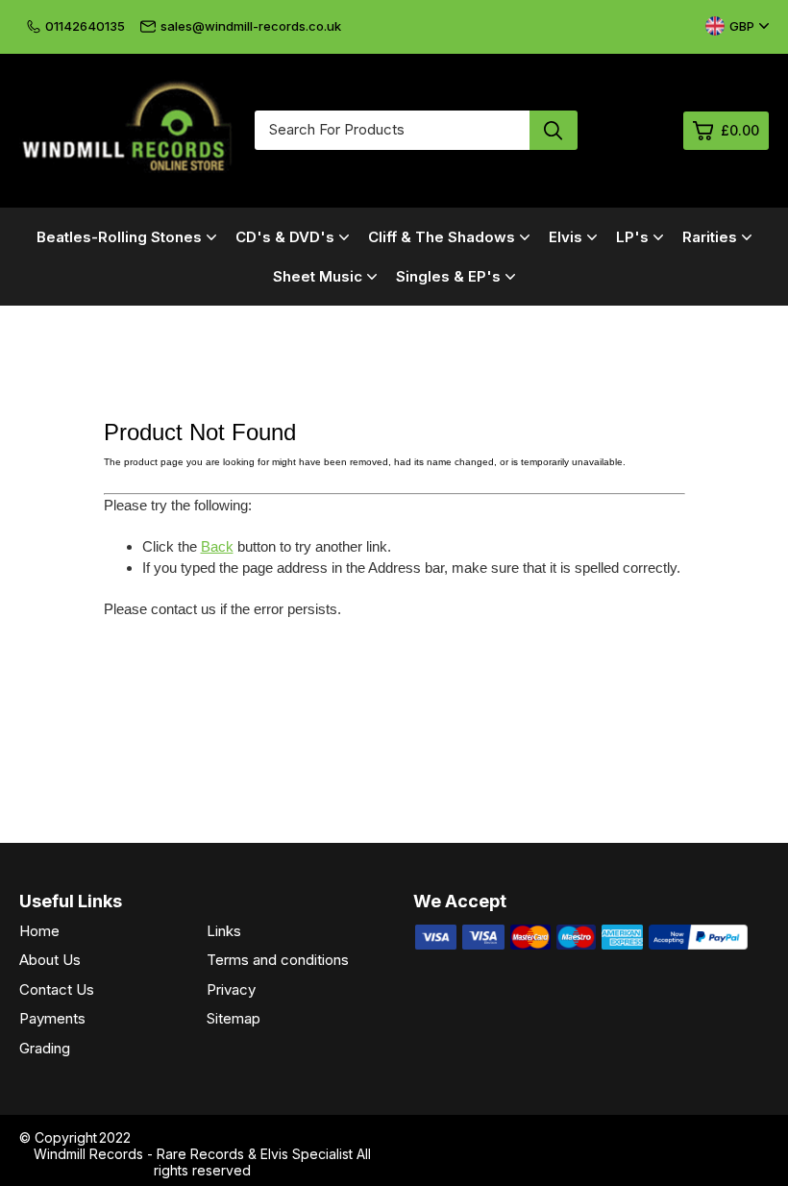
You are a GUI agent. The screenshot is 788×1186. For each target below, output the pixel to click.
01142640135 (85, 26)
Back (217, 546)
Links (224, 931)
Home (39, 931)
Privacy (231, 989)
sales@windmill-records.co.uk (250, 26)
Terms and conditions (278, 960)
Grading (44, 1048)
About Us (50, 960)
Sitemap (233, 1018)
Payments (52, 1018)
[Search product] (553, 130)
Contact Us (56, 989)
